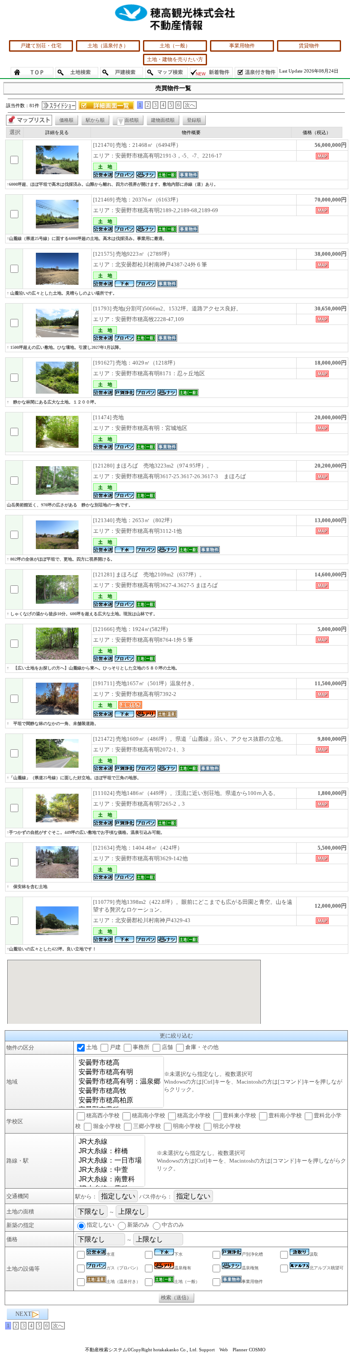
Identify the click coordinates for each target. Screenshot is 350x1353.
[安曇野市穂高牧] (119, 1091)
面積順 (132, 120)
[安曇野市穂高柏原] (119, 1100)
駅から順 (95, 120)
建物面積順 (163, 120)
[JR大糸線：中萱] (110, 1170)
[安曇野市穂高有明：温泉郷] (119, 1082)
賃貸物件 (309, 46)
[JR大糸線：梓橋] (110, 1151)
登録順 (194, 120)
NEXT (23, 1314)
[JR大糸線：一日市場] (110, 1161)
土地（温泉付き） (108, 46)
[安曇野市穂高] (119, 1063)
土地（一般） (175, 46)
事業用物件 (242, 46)
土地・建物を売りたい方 (175, 59)
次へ (190, 105)
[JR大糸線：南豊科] (110, 1179)
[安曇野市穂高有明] (119, 1072)
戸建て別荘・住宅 (40, 46)
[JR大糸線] (110, 1142)
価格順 (66, 120)
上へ (335, 1339)
